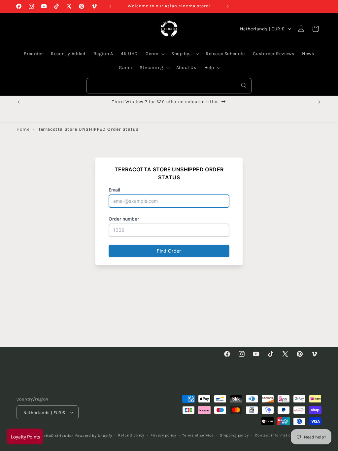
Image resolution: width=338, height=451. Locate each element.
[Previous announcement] (110, 6)
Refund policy (131, 435)
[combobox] (169, 85)
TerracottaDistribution (53, 436)
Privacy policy (163, 435)
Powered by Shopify (93, 436)
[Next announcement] (227, 6)
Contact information (274, 435)
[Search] (244, 85)
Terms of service (198, 435)
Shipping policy (234, 435)
